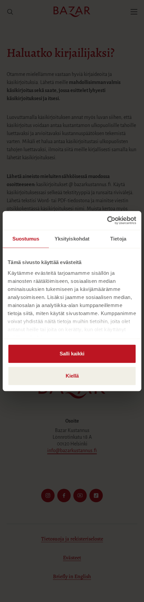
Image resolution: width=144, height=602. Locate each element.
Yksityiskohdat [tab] (72, 239)
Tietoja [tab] (118, 239)
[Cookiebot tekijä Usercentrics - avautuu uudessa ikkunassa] (107, 220)
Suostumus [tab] (26, 239)
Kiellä (72, 376)
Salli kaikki (72, 353)
